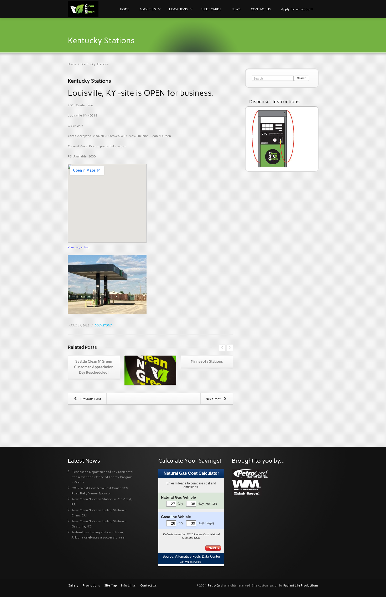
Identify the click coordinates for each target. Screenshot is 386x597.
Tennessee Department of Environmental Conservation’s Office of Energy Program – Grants (102, 477)
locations (103, 325)
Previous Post (90, 399)
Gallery (73, 585)
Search (301, 78)
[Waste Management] (247, 487)
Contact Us (148, 585)
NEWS (236, 9)
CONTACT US (261, 9)
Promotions (91, 585)
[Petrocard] (250, 473)
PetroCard (215, 585)
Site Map (110, 585)
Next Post (213, 399)
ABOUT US (147, 9)
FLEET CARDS (211, 9)
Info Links (128, 585)
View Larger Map (78, 247)
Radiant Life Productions (301, 585)
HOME (124, 9)
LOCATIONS (178, 9)
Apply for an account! (297, 9)
